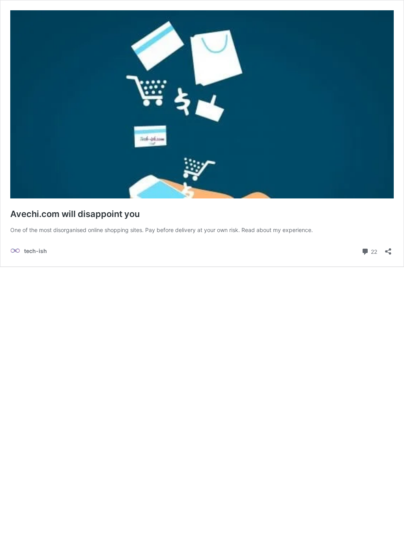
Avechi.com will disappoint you (75, 214)
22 (373, 251)
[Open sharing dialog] (388, 249)
